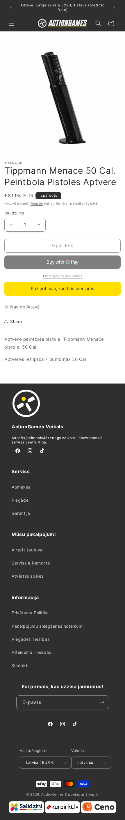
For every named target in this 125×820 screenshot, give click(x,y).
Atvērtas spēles (28, 576)
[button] (11, 23)
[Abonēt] (102, 702)
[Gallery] (62, 97)
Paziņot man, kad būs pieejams (62, 288)
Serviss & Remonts (31, 562)
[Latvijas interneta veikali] (62, 812)
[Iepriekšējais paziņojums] (10, 7)
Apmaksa (21, 486)
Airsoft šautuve (27, 549)
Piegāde (37, 203)
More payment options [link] (62, 276)
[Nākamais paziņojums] (114, 7)
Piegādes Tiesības (30, 639)
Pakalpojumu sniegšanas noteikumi (47, 626)
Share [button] (16, 321)
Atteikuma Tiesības (31, 652)
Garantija (21, 513)
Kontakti (20, 665)
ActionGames (52, 794)
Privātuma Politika (30, 612)
